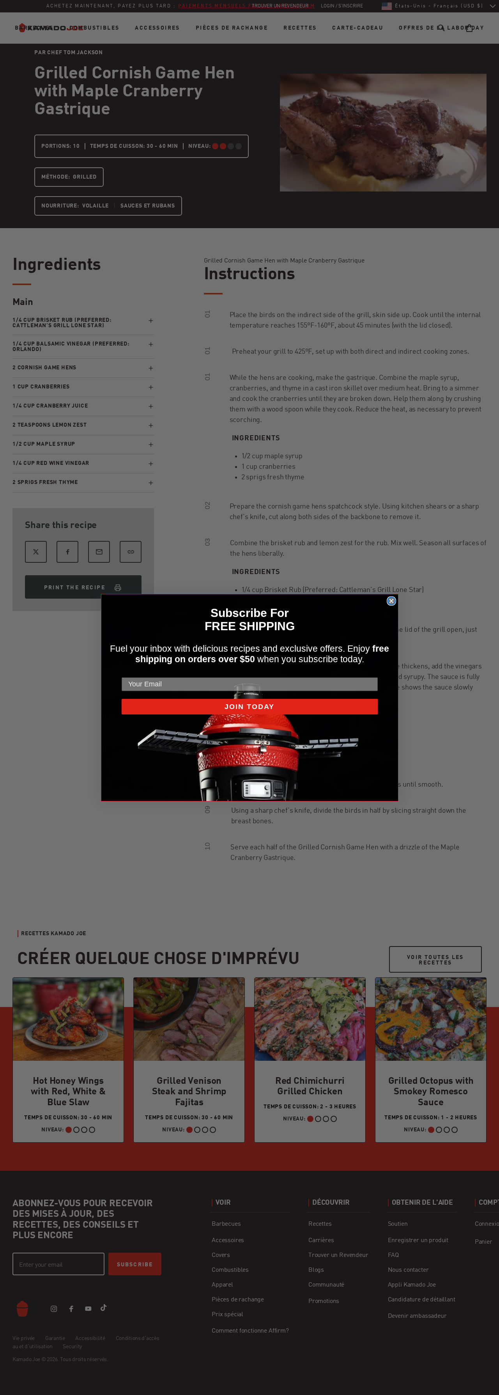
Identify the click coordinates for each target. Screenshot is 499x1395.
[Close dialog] (391, 601)
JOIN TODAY (249, 707)
